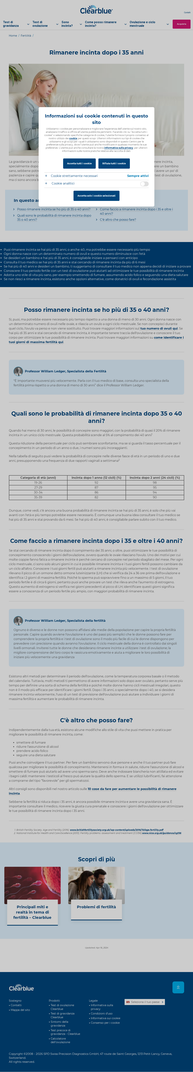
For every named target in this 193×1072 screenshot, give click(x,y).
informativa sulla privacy (118, 147)
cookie (73, 138)
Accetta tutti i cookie (79, 163)
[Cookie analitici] (47, 183)
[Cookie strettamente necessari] (47, 176)
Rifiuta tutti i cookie (114, 163)
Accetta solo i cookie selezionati (96, 195)
